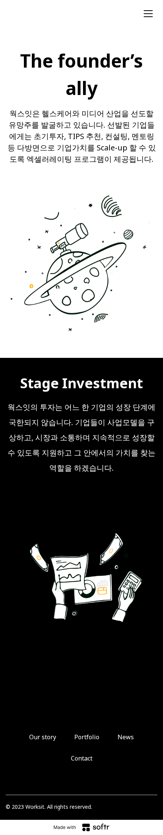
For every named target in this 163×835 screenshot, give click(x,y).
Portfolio (86, 737)
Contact (81, 758)
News (126, 737)
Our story (42, 737)
